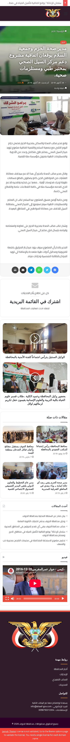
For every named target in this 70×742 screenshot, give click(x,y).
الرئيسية (61, 31)
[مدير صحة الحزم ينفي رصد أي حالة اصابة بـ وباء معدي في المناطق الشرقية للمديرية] (51, 470)
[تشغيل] (63, 598)
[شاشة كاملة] (7, 598)
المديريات (63, 685)
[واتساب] (39, 270)
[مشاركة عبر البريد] (23, 270)
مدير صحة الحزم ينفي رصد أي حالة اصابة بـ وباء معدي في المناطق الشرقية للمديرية (52, 485)
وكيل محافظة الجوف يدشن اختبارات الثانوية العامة (41, 521)
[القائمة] (65, 15)
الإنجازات (63, 674)
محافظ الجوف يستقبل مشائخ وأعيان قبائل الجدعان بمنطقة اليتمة (19, 449)
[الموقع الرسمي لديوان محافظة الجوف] (53, 13)
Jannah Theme (9, 731)
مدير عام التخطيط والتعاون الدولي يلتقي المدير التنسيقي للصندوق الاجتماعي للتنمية (19, 485)
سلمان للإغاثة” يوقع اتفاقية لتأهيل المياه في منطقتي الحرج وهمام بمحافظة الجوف (37, 533)
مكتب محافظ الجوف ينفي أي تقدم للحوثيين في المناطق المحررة (34, 526)
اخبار (53, 31)
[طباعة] (15, 270)
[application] (35, 583)
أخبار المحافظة (60, 669)
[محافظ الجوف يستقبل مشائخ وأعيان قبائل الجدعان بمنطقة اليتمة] (18, 434)
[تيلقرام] (31, 270)
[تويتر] (47, 270)
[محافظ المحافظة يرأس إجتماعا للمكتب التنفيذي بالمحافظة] (51, 434)
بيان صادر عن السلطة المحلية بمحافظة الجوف (43, 516)
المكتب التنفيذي (59, 679)
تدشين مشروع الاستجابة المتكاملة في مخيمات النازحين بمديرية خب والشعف (34, 542)
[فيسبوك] (55, 270)
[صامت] (12, 598)
